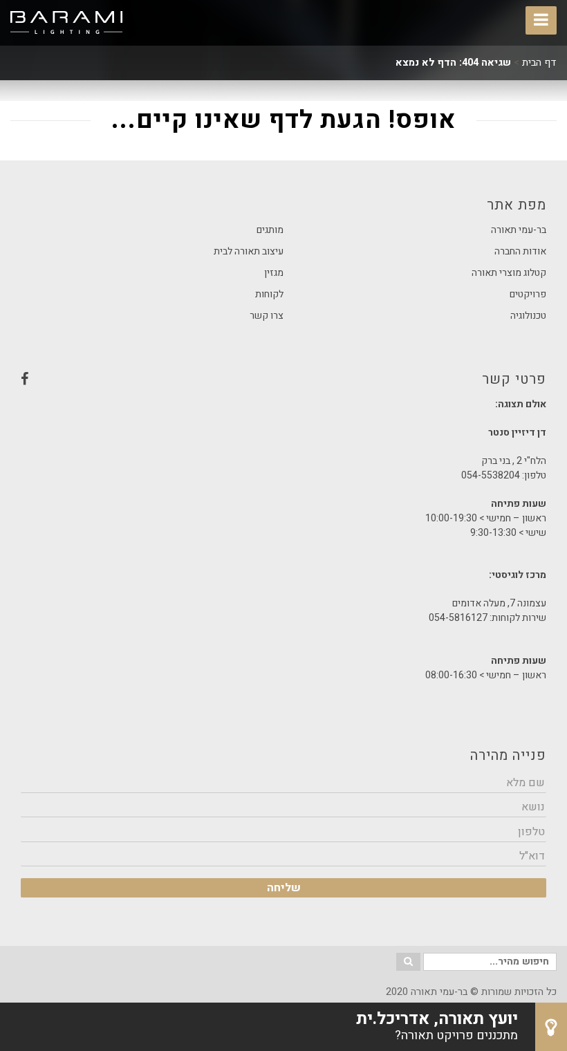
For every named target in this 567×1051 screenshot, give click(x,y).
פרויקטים (528, 294)
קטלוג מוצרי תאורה (509, 273)
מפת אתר (516, 205)
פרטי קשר (283, 383)
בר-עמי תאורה (518, 230)
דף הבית (539, 62)
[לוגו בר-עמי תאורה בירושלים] (66, 22)
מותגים (270, 230)
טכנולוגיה (528, 315)
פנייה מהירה (508, 755)
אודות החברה (520, 251)
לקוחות (269, 294)
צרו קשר (267, 315)
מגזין (274, 273)
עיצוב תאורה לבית (249, 251)
